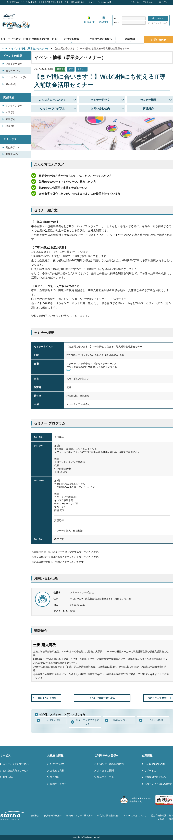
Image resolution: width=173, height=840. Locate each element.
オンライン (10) (14, 105)
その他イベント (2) (16, 77)
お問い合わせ (158, 39)
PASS (116, 23)
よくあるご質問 (105, 770)
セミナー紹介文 (100, 99)
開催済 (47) (12, 154)
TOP (4, 48)
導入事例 (54, 777)
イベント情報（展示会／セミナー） (30, 48)
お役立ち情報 (53, 720)
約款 (171, 818)
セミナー (82, 69)
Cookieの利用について (135, 815)
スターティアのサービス (14, 39)
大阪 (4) (10, 112)
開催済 (60, 69)
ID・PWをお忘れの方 (158, 23)
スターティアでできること (87, 722)
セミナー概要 (148, 99)
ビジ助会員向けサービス (43, 39)
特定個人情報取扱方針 (108, 815)
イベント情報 (156, 720)
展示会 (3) (11, 84)
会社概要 (35, 815)
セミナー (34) (13, 70)
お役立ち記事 (57, 763)
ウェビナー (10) (14, 63)
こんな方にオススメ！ (52, 99)
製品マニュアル (105, 777)
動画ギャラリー (121, 720)
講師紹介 (148, 108)
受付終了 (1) (12, 147)
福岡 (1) (10, 126)
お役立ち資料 (57, 770)
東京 (71, 69)
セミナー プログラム (52, 108)
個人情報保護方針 (53, 815)
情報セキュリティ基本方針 (79, 815)
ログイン (163, 2)
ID (115, 18)
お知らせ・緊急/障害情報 (110, 763)
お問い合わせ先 (100, 108)
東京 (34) (10, 119)
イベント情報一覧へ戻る (102, 697)
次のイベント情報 (157, 697)
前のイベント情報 (47, 697)
